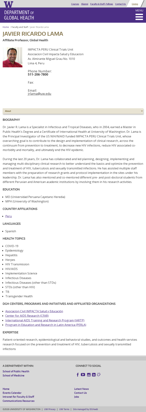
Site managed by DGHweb (85, 409)
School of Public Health (16, 371)
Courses (75, 4)
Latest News (81, 388)
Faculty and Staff (20, 27)
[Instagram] (89, 375)
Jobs (76, 396)
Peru (8, 216)
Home (6, 27)
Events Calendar (12, 392)
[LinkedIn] (94, 375)
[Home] (19, 15)
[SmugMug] (99, 375)
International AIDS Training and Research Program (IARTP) (44, 320)
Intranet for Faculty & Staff (18, 396)
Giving (135, 4)
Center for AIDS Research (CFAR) (27, 316)
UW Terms (64, 409)
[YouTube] (83, 375)
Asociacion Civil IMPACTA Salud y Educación (34, 311)
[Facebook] (78, 375)
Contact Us (120, 4)
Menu (139, 10)
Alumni (84, 4)
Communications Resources (19, 400)
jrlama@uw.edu (39, 93)
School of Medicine (13, 375)
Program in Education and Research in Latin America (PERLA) (45, 325)
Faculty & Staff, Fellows (101, 4)
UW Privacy (50, 409)
